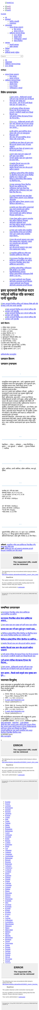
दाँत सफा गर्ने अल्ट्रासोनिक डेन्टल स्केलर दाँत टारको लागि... (20, 138)
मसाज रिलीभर (18, 41)
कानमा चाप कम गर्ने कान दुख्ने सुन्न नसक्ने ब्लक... (18, 629)
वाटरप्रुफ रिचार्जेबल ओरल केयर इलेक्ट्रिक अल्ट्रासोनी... (20, 263)
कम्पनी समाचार (14, 45)
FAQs (7, 50)
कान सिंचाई (15, 728)
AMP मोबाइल (24, 723)
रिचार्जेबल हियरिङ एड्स (13, 732)
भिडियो (7, 48)
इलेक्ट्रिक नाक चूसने (12, 730)
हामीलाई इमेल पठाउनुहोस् (8, 354)
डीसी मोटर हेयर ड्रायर (8, 724)
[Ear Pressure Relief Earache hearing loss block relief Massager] (19, 625)
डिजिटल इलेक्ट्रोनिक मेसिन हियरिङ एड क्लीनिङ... (19, 639)
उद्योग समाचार (14, 46)
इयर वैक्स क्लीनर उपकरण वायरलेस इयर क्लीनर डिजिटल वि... (20, 225)
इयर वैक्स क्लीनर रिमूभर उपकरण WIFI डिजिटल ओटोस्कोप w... (22, 202)
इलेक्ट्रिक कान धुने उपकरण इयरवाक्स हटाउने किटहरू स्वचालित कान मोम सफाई (17, 549)
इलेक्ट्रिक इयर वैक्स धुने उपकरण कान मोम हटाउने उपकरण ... (21, 149)
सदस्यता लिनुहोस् (6, 690)
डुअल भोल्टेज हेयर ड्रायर (23, 724)
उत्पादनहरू (8, 25)
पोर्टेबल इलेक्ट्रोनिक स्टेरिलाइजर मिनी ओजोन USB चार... (21, 275)
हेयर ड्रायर (17, 29)
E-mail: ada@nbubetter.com (14, 700)
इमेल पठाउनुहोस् (6, 736)
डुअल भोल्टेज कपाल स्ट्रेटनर (17, 726)
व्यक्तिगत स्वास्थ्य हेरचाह (17, 33)
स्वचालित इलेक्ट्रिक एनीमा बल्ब (19, 255)
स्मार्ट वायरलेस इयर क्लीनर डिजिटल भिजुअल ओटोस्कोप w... (21, 214)
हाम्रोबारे (8, 19)
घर (6, 17)
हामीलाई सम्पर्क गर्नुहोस (12, 52)
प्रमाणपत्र (13, 23)
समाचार (7, 43)
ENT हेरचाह (18, 35)
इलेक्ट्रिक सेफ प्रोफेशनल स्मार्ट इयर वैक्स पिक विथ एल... (21, 191)
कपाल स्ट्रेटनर (18, 31)
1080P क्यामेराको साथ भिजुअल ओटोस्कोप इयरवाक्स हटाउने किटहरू (21, 284)
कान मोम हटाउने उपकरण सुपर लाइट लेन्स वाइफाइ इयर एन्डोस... (21, 248)
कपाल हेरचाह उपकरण (16, 27)
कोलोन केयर (18, 37)
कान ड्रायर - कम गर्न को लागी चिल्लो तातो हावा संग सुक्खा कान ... (21, 104)
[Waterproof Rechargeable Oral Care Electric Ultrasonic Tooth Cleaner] (19, 614)
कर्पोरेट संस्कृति (14, 21)
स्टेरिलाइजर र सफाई (20, 39)
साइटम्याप (15, 723)
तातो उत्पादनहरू (6, 723)
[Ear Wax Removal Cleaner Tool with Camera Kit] (18, 643)
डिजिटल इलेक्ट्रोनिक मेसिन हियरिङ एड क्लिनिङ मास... (21, 180)
